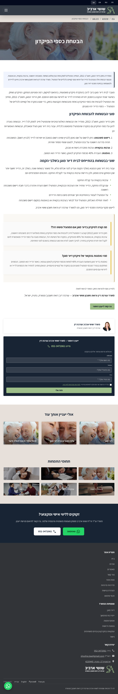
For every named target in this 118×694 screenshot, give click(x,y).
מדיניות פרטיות (108, 585)
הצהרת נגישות (108, 590)
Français (41, 681)
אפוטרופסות (109, 620)
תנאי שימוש (109, 595)
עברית (16, 681)
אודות (112, 563)
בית (113, 18)
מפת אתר (110, 579)
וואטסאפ (71, 531)
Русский (32, 681)
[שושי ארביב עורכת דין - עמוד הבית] (101, 10)
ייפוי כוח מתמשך (107, 615)
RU (106, 2)
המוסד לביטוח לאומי (84, 288)
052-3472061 (45, 531)
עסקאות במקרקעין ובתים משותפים (99, 631)
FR (112, 2)
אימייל (110, 365)
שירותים (105, 18)
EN (100, 2)
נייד (111, 375)
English (24, 681)
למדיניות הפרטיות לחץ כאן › (71, 384)
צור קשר (111, 574)
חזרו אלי (59, 390)
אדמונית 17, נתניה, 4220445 (98, 661)
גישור (112, 636)
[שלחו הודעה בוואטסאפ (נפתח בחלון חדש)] (8, 686)
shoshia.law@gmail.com (92, 656)
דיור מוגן (95, 18)
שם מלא (109, 356)
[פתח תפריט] (6, 10)
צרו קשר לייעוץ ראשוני (102, 306)
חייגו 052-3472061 (61, 346)
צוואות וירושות (108, 626)
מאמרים (111, 569)
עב (94, 2)
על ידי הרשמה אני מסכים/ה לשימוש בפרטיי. (85, 384)
